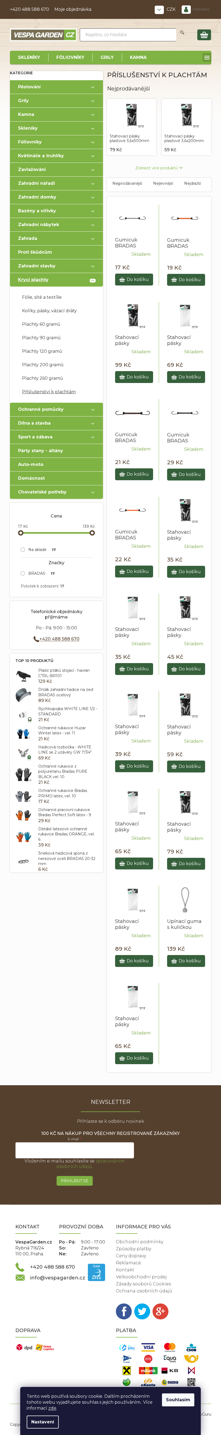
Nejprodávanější (127, 183)
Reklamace (128, 1262)
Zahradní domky (37, 197)
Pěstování (29, 86)
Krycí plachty (33, 279)
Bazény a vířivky (37, 210)
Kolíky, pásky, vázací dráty (49, 310)
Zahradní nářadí (36, 183)
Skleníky (28, 128)
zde (52, 1408)
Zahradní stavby (37, 265)
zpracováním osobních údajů (90, 1163)
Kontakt (125, 1269)
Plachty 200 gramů (43, 364)
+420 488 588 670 (29, 9)
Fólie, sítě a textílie (42, 297)
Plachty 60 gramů (41, 324)
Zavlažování (32, 169)
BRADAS (41, 573)
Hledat (182, 34)
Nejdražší (192, 183)
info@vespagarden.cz (57, 1278)
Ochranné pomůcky (41, 409)
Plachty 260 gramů (42, 378)
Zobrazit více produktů (156, 168)
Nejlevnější (163, 183)
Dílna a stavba (34, 423)
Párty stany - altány (40, 450)
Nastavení (42, 1421)
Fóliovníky (30, 141)
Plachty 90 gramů (41, 337)
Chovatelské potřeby (42, 492)
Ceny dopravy (131, 1255)
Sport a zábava (35, 436)
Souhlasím (178, 1399)
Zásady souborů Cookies (143, 1283)
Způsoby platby (133, 1248)
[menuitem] (29, 57)
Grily (23, 100)
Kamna (26, 114)
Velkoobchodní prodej (141, 1276)
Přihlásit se (74, 1180)
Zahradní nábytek (38, 224)
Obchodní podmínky (139, 1241)
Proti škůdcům (35, 252)
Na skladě (42, 549)
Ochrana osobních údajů (144, 1290)
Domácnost (31, 478)
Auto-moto (30, 464)
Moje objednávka (72, 9)
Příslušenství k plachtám (49, 391)
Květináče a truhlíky (41, 155)
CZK (172, 9)
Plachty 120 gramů (42, 351)
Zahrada (27, 238)
